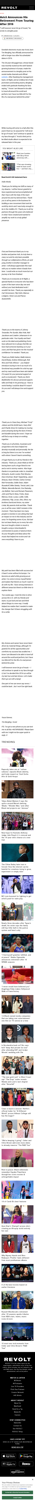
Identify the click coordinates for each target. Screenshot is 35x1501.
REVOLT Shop (17, 1432)
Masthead (17, 1406)
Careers (17, 1415)
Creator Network (17, 1392)
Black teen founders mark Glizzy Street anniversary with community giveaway (23, 156)
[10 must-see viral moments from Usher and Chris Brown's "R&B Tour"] (17, 1332)
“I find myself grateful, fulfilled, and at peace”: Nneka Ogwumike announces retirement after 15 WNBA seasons (16, 958)
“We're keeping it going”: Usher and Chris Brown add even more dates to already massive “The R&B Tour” (16, 1142)
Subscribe (17, 1423)
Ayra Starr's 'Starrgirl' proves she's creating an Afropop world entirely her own (16, 1228)
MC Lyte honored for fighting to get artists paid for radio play (16, 897)
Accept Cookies (17, 1497)
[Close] (33, 1479)
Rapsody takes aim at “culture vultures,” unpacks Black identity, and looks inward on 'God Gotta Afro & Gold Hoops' (15, 773)
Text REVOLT (17, 1429)
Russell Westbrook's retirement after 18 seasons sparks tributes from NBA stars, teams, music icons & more (15, 1315)
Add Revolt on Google (14, 38)
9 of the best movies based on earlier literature (14, 1286)
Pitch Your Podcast (17, 1389)
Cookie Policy (23, 1488)
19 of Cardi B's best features (14, 1201)
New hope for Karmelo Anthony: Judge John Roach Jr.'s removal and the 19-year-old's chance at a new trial (16, 836)
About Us (17, 1403)
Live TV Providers (17, 1386)
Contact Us (17, 1426)
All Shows (17, 1380)
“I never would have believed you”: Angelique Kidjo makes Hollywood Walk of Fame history (16, 988)
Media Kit (17, 1412)
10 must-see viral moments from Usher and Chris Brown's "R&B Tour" (15, 1345)
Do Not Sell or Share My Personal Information (17, 1492)
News (2, 13)
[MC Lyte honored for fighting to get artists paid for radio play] (17, 884)
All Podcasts (17, 1383)
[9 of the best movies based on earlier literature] (17, 1273)
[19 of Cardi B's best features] (17, 1190)
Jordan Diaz (8, 36)
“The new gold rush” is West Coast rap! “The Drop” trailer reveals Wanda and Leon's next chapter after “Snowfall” (16, 1080)
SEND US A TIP (17, 1447)
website (5, 77)
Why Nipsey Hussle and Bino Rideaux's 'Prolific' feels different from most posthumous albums (15, 1257)
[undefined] (8, 156)
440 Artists (17, 1395)
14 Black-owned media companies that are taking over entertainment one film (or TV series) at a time (16, 1018)
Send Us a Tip (17, 1409)
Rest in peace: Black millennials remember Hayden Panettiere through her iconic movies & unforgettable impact (15, 1173)
